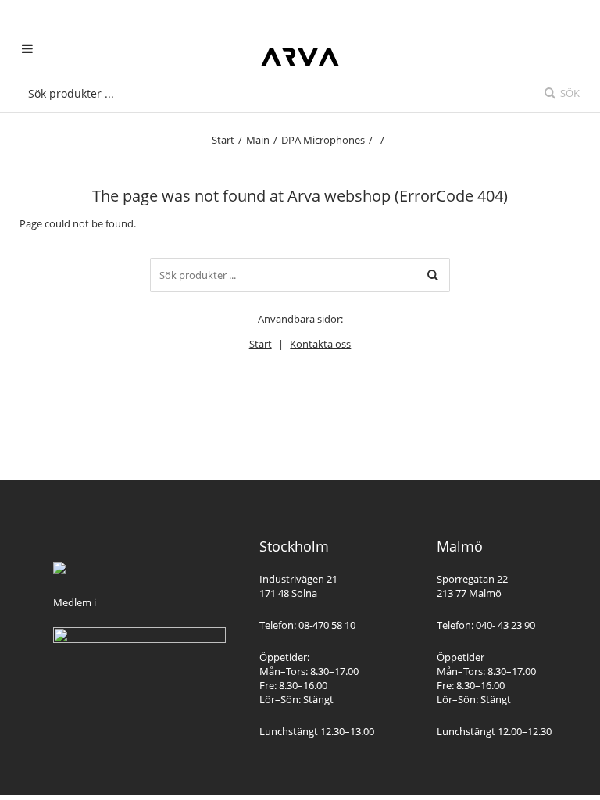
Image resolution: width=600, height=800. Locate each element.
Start (223, 140)
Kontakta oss (320, 344)
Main (258, 140)
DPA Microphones (323, 140)
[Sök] (433, 275)
